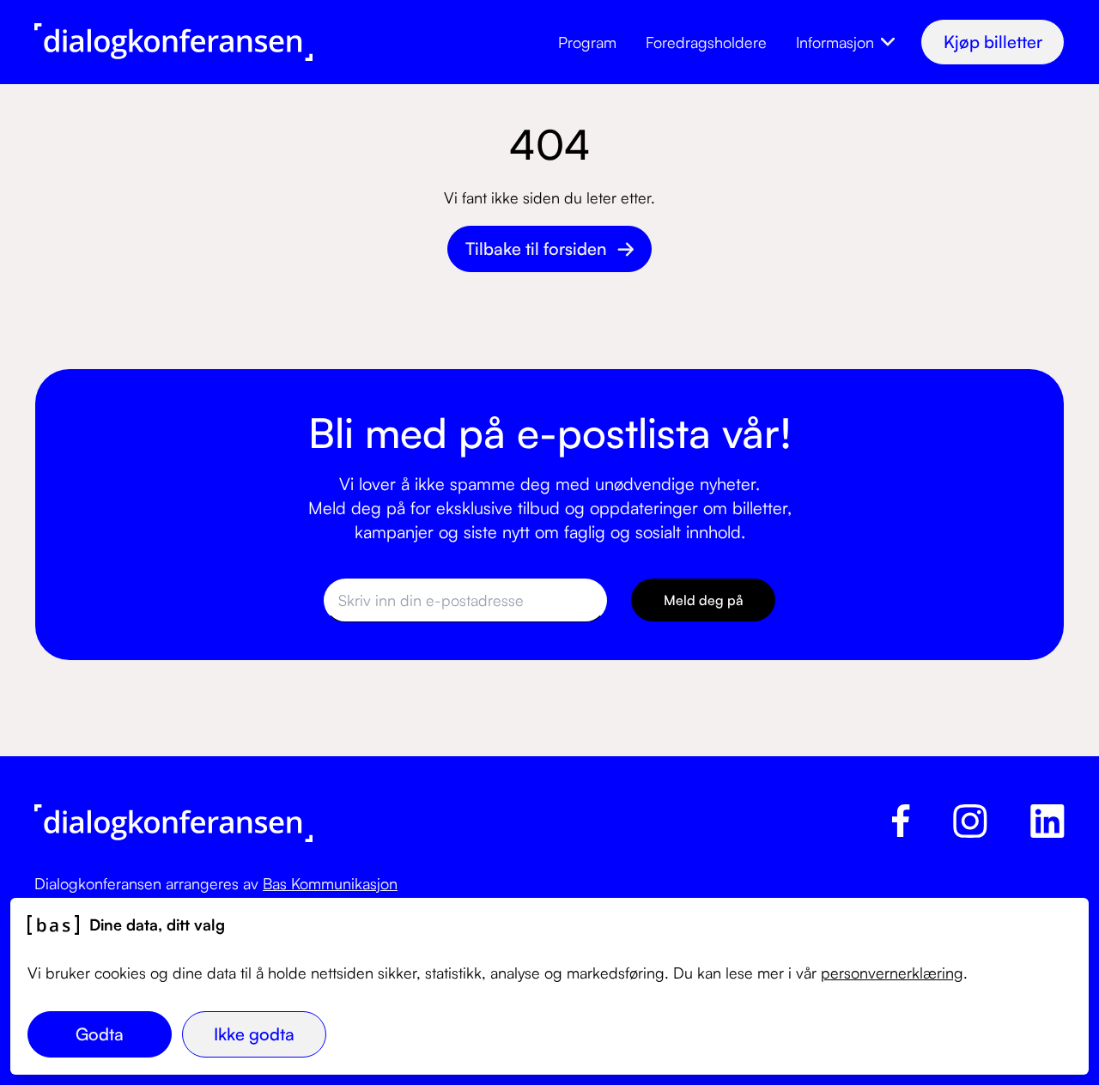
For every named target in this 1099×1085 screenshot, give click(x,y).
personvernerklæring (892, 972)
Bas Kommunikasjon (330, 883)
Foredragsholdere (706, 42)
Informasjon (835, 42)
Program (587, 42)
